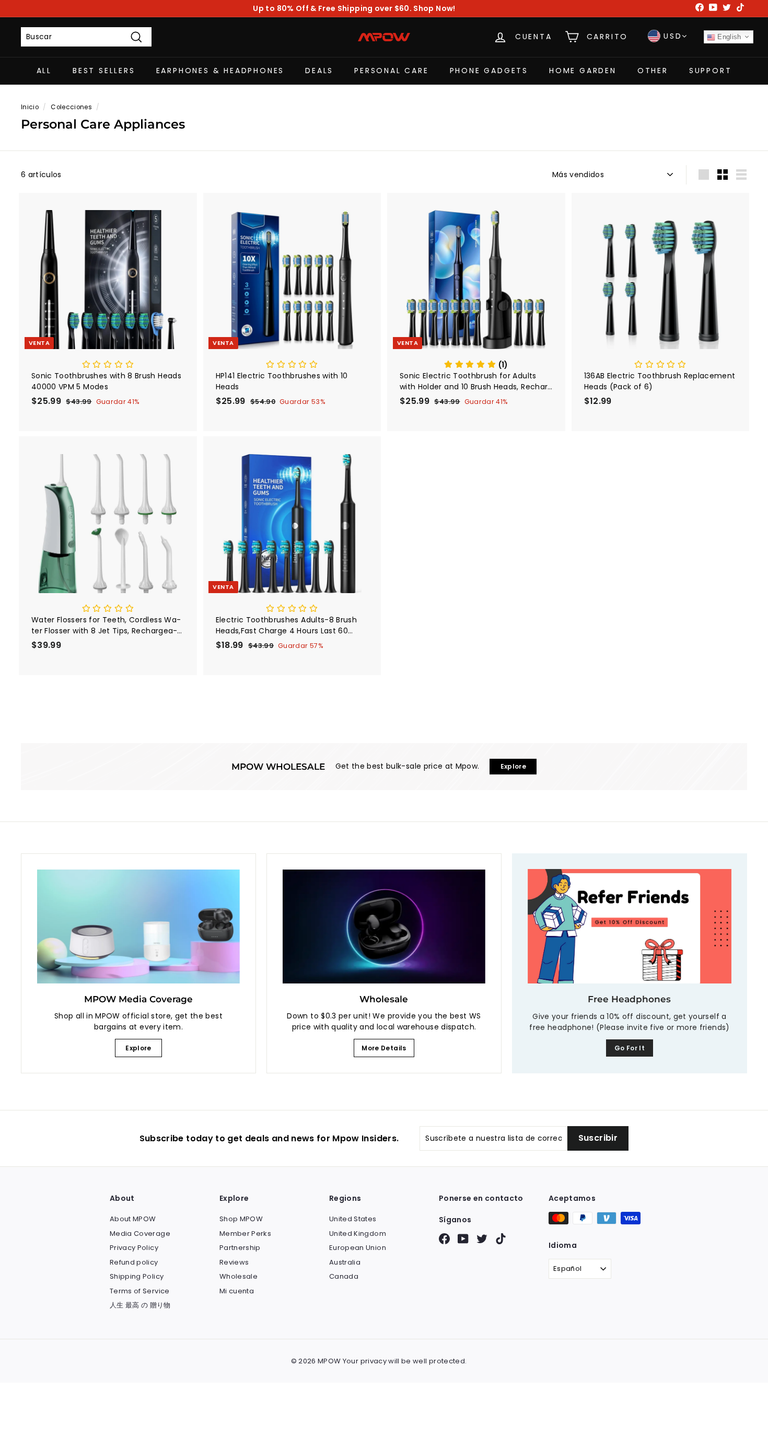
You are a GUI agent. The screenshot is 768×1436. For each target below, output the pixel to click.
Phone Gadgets (489, 70)
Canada (343, 1276)
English (728, 37)
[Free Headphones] (629, 926)
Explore (138, 1048)
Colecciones (71, 107)
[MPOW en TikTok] (500, 1238)
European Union (357, 1248)
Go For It (629, 1048)
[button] (108, 365)
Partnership (240, 1248)
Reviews (234, 1262)
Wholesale (238, 1276)
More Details (384, 1048)
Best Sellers (104, 70)
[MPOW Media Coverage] (138, 926)
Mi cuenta (236, 1291)
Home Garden (582, 70)
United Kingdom (357, 1233)
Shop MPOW (241, 1219)
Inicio (30, 107)
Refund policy (134, 1262)
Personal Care (391, 70)
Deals (319, 70)
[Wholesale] (384, 926)
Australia (344, 1262)
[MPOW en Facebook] (444, 1238)
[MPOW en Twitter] (481, 1238)
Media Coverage (140, 1233)
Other (652, 70)
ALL (44, 70)
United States (353, 1219)
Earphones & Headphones (220, 70)
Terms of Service (140, 1291)
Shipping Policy (137, 1276)
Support (710, 70)
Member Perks (245, 1233)
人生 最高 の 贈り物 (140, 1305)
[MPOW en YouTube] (463, 1238)
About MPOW (133, 1219)
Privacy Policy (134, 1248)
